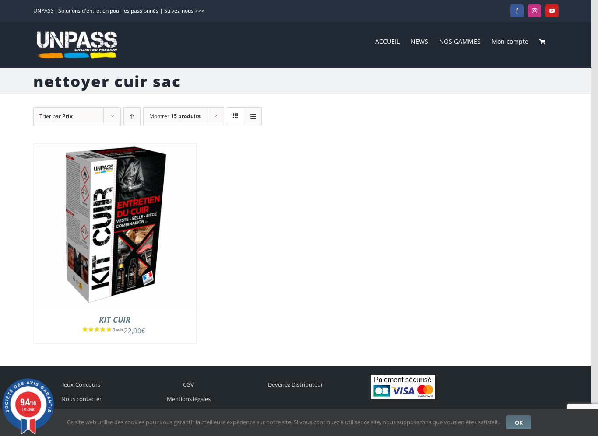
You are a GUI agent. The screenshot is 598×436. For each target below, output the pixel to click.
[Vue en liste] (252, 116)
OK (519, 422)
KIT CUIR (114, 319)
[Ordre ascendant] (132, 116)
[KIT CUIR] (115, 148)
